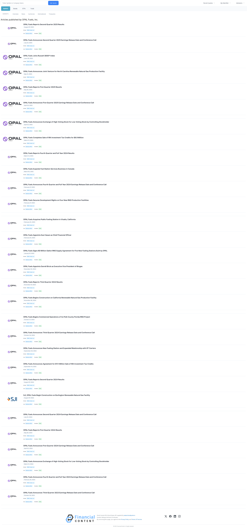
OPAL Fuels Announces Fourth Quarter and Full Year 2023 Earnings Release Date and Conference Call (64, 477)
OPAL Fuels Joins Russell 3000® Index (39, 56)
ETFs (23, 8)
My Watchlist (224, 3)
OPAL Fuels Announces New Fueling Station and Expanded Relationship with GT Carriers (59, 348)
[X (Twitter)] (166, 518)
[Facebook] (170, 518)
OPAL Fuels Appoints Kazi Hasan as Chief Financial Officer (47, 235)
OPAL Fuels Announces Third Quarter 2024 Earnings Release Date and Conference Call (59, 333)
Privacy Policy (125, 519)
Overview (15, 14)
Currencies (31, 14)
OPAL (40, 33)
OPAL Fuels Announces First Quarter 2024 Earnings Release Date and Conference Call (58, 446)
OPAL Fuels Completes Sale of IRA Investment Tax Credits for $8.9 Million (53, 138)
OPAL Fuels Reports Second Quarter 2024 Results (43, 379)
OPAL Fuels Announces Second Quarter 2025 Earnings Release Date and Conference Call (59, 40)
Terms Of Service (137, 519)
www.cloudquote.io (129, 515)
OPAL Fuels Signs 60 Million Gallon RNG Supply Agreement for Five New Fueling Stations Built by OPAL (65, 251)
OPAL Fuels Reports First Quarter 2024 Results (42, 430)
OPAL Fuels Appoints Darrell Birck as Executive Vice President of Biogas (52, 266)
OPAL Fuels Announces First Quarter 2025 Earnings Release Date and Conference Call (58, 103)
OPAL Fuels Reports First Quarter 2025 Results (42, 87)
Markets (5, 8)
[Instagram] (179, 518)
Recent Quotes (208, 3)
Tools (32, 8)
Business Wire (29, 33)
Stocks (15, 8)
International (42, 14)
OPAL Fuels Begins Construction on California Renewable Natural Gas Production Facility (59, 298)
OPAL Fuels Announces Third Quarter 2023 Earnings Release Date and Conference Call (59, 493)
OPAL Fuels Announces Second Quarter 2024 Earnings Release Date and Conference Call (59, 414)
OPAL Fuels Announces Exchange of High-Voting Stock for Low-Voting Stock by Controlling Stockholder (66, 122)
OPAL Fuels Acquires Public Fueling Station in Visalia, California (49, 219)
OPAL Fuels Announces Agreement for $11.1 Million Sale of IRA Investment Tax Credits (58, 364)
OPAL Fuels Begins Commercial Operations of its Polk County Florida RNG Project (56, 317)
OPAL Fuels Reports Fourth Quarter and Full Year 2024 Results (48, 153)
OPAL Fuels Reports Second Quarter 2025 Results (43, 24)
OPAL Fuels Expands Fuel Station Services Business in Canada (48, 169)
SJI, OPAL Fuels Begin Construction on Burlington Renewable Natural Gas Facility (56, 395)
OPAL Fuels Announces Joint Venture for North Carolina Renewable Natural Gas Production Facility (64, 71)
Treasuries (52, 14)
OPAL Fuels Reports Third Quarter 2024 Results (43, 282)
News (23, 14)
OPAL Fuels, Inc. (30, 30)
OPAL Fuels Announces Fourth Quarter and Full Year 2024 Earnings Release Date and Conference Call (65, 184)
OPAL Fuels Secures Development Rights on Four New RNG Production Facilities (56, 200)
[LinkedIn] (175, 518)
